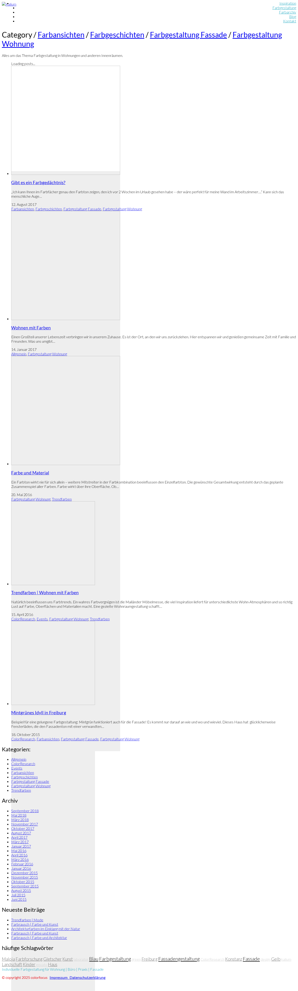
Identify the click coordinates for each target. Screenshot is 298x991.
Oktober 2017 (22, 828)
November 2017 (24, 824)
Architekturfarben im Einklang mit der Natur (45, 928)
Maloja (8, 959)
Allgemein (18, 354)
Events (42, 619)
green (136, 959)
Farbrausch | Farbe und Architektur (39, 937)
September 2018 (25, 810)
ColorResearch (23, 619)
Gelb (276, 959)
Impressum (59, 977)
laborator (81, 959)
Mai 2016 (18, 850)
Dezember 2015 (24, 872)
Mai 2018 (18, 815)
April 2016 (19, 855)
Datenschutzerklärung (87, 977)
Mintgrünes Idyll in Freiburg (38, 712)
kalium (286, 959)
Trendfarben (62, 499)
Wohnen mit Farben (31, 327)
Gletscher (52, 959)
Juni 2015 (19, 899)
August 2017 (21, 833)
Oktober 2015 (22, 881)
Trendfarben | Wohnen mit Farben (45, 592)
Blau (93, 959)
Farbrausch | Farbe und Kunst (34, 924)
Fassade (251, 959)
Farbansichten (61, 34)
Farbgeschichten (117, 34)
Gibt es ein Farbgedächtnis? (38, 182)
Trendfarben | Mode (27, 920)
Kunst (67, 959)
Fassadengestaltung (179, 959)
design (266, 959)
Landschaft (12, 964)
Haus (52, 964)
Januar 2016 (21, 868)
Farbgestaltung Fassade (188, 34)
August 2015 (21, 890)
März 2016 (20, 859)
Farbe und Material (30, 472)
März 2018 (20, 819)
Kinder (29, 964)
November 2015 (24, 877)
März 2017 (20, 841)
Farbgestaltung (115, 959)
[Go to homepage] (9, 4)
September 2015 (25, 886)
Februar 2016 (22, 864)
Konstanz (233, 959)
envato (41, 964)
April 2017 (19, 837)
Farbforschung (29, 959)
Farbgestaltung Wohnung (122, 209)
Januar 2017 (21, 846)
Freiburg (150, 959)
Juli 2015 (18, 895)
